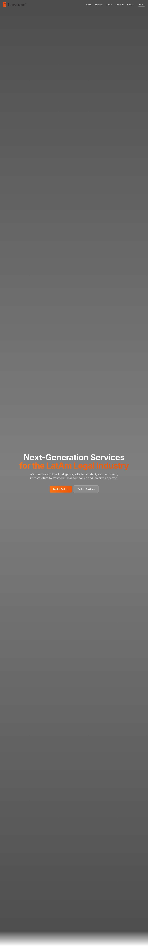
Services (99, 4)
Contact (130, 4)
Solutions (119, 4)
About (109, 4)
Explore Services (86, 489)
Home (88, 4)
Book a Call (59, 489)
